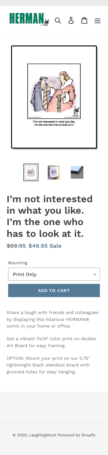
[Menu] (97, 20)
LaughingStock (42, 435)
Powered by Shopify (76, 435)
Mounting (17, 262)
